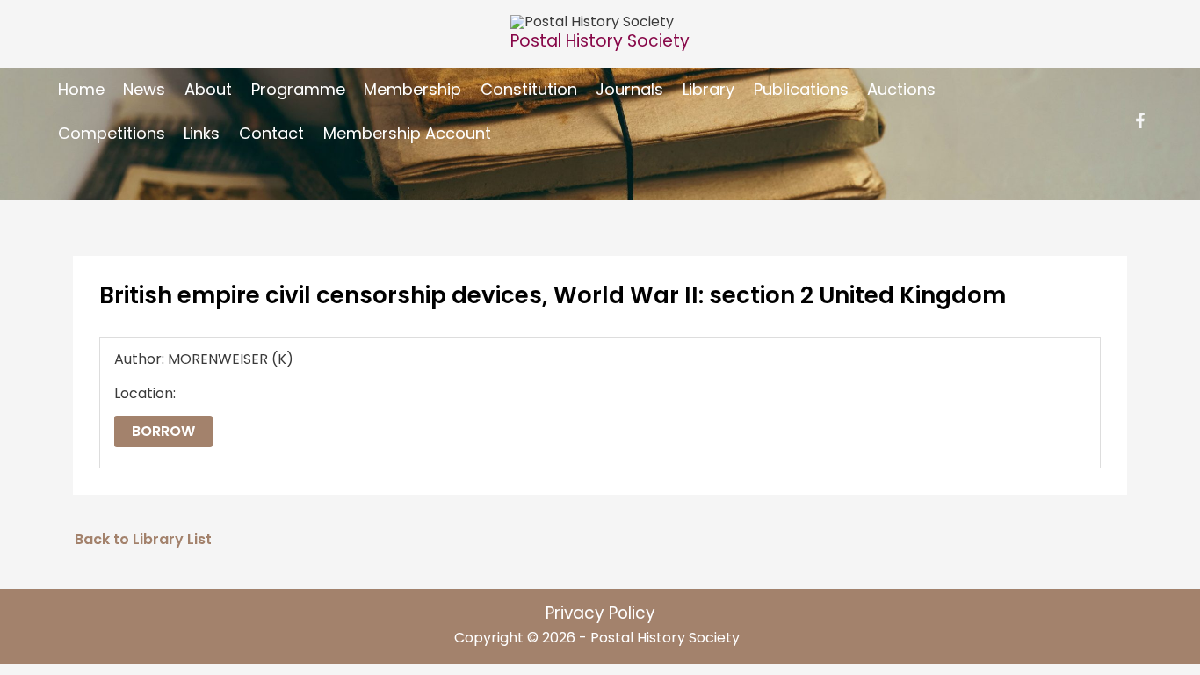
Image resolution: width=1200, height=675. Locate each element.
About (208, 89)
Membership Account (407, 133)
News (144, 89)
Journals (629, 89)
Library (708, 89)
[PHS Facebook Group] (1140, 120)
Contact (271, 133)
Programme (298, 89)
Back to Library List (143, 539)
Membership (412, 89)
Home (81, 89)
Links (202, 133)
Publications (801, 89)
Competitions (111, 133)
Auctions (901, 89)
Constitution (529, 89)
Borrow (163, 431)
